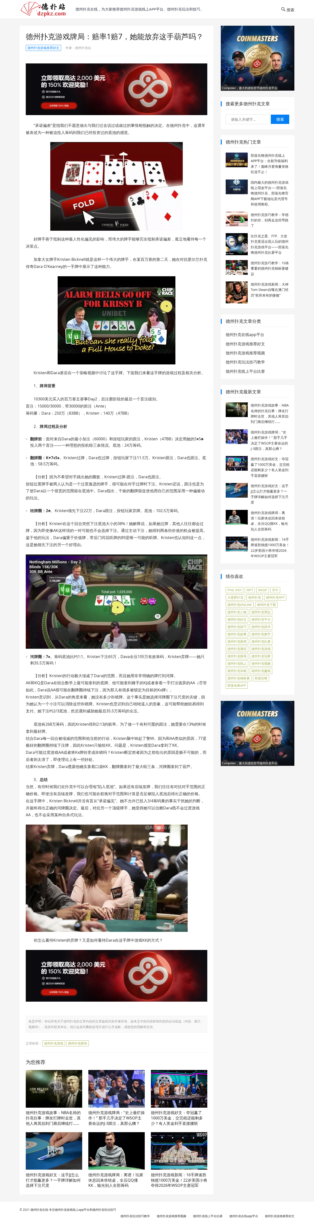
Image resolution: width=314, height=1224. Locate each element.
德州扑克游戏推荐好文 (43, 48)
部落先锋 (261, 678)
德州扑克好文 (237, 619)
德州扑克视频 (261, 663)
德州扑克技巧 (237, 626)
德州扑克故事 (237, 634)
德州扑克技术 (261, 626)
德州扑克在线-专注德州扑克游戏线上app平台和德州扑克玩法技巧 (73, 1210)
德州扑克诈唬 (237, 671)
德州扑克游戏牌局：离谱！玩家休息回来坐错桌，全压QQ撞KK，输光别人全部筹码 (115, 1180)
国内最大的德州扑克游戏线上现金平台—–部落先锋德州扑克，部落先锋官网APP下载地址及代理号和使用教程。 (269, 193)
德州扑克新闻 (237, 641)
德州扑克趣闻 (261, 671)
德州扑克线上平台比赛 (245, 371)
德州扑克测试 (237, 649)
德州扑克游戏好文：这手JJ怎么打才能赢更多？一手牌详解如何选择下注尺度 (53, 1180)
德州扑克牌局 (77, 1043)
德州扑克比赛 (261, 641)
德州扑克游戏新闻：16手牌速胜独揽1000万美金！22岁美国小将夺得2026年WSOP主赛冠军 (179, 1180)
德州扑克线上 (237, 663)
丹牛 (275, 590)
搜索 (280, 119)
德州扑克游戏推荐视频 (245, 353)
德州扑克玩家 (261, 656)
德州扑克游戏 (53, 1043)
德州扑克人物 (237, 612)
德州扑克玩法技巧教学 (245, 362)
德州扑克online (239, 604)
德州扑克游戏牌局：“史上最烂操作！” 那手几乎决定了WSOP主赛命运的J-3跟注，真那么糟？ (116, 1118)
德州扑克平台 (261, 619)
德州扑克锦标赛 (238, 678)
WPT (250, 590)
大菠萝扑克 (235, 597)
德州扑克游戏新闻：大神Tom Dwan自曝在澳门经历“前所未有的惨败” (269, 290)
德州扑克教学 (261, 634)
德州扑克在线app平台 (245, 334)
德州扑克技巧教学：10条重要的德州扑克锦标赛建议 (270, 268)
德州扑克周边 (261, 612)
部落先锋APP (236, 685)
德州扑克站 (83, 48)
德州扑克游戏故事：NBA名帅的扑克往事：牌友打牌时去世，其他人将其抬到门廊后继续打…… (53, 1118)
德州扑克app (275, 597)
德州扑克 (254, 597)
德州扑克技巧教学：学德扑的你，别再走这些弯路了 (269, 220)
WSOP (262, 590)
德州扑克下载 (266, 604)
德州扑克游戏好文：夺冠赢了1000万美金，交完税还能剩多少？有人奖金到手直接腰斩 (177, 1118)
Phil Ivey (234, 590)
